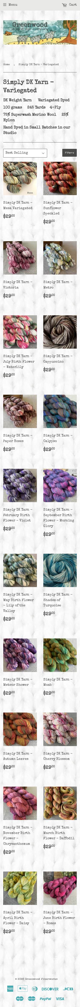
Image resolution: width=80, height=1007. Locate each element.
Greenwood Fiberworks (41, 979)
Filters (69, 153)
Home (6, 64)
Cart (72, 5)
